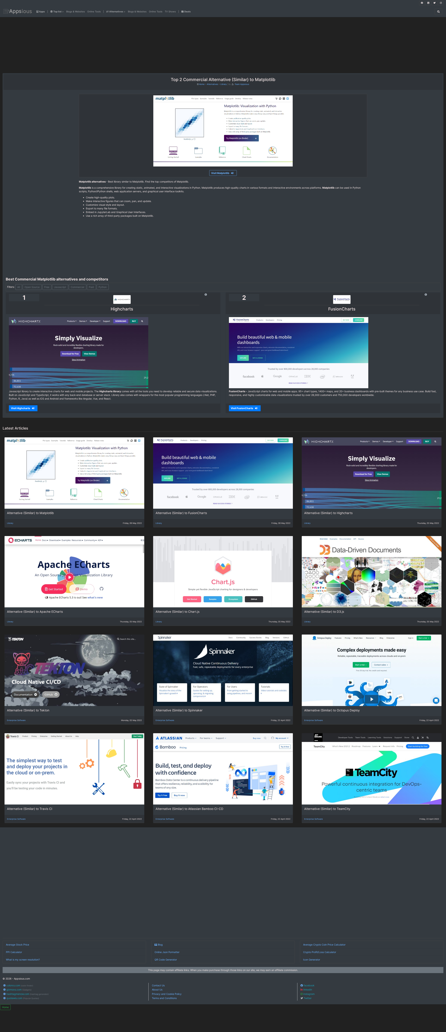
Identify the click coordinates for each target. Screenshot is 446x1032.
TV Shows (170, 11)
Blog (160, 944)
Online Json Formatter (167, 952)
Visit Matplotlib (220, 173)
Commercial (77, 287)
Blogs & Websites (75, 11)
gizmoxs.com (19, 989)
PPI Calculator (14, 952)
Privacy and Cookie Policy (167, 993)
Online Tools (94, 11)
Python (103, 287)
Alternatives (212, 84)
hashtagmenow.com (27, 993)
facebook (308, 985)
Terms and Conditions (164, 998)
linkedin (307, 989)
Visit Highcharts (21, 408)
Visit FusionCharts (242, 408)
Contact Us (158, 985)
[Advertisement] (77, 45)
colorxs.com (19, 985)
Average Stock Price (17, 944)
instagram (309, 993)
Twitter (307, 998)
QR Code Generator (166, 959)
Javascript (60, 287)
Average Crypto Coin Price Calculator (324, 944)
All (18, 287)
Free (46, 287)
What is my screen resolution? (23, 959)
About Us (157, 989)
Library (223, 84)
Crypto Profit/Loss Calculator (319, 952)
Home (202, 84)
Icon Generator (311, 959)
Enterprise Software (16, 720)
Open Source (32, 287)
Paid (91, 287)
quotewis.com (22, 998)
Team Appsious (242, 84)
